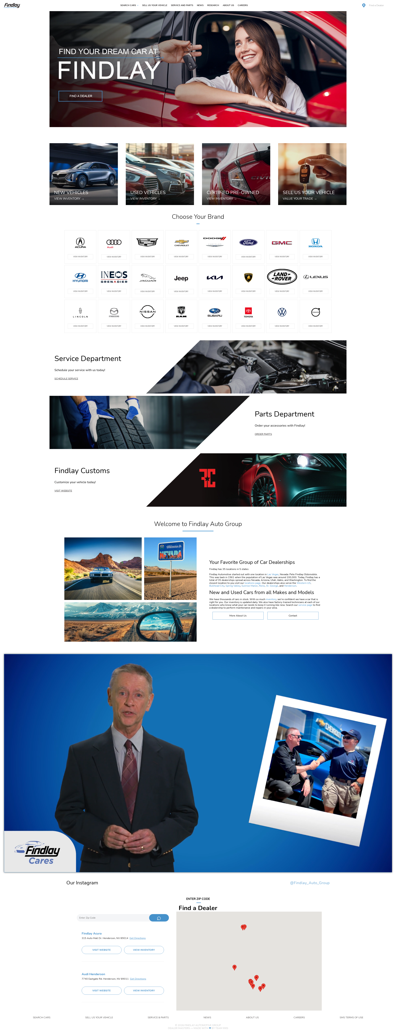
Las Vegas (273, 574)
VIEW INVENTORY (80, 257)
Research (213, 5)
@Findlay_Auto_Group (310, 883)
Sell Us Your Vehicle (154, 5)
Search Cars (128, 5)
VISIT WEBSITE (101, 950)
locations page (253, 583)
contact (293, 615)
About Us (228, 5)
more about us (238, 615)
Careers (243, 5)
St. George (272, 586)
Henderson (290, 586)
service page (305, 605)
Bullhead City (216, 586)
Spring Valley (233, 586)
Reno (262, 586)
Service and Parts (182, 5)
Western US (304, 583)
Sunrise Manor (249, 586)
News (200, 5)
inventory (271, 599)
